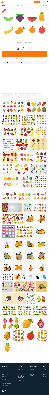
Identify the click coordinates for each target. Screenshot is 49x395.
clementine (5, 94)
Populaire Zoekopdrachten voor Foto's (21, 379)
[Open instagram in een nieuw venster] (15, 390)
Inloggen (42, 1)
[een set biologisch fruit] (41, 156)
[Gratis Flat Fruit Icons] (27, 156)
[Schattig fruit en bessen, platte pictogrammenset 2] (41, 131)
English (43, 368)
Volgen (30, 49)
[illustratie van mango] (29, 218)
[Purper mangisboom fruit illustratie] (8, 298)
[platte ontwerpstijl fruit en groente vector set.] (40, 181)
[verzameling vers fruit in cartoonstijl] (24, 310)
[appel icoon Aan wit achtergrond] (30, 334)
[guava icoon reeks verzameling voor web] (34, 276)
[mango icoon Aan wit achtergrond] (27, 322)
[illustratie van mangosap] (7, 243)
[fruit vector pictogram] (7, 168)
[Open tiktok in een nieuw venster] (21, 390)
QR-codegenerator (5, 384)
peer (11, 94)
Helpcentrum (32, 368)
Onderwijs (4, 375)
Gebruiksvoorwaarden (36, 390)
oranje (27, 94)
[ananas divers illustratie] (27, 207)
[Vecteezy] (2, 2)
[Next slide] (44, 94)
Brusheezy (4, 368)
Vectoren (6, 2)
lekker (40, 94)
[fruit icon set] (11, 119)
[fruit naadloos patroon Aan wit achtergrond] (18, 334)
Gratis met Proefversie (24, 53)
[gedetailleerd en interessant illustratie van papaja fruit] (17, 276)
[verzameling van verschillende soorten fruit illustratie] (40, 310)
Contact (31, 370)
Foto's (12, 2)
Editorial (23, 2)
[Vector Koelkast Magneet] (27, 131)
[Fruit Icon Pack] (10, 131)
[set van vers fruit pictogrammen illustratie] (24, 231)
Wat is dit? (12, 66)
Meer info (4, 68)
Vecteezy (3, 370)
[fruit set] (28, 119)
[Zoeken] (43, 5)
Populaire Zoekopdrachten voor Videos (21, 383)
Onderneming (5, 373)
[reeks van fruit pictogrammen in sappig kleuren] (7, 285)
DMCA (19, 370)
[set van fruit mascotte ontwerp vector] (22, 144)
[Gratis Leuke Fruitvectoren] (38, 144)
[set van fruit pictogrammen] (41, 119)
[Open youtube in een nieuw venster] (25, 390)
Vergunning (20, 368)
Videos (17, 2)
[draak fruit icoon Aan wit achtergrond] (41, 322)
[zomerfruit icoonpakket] (27, 181)
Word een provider (32, 374)
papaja (16, 94)
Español (43, 370)
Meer (29, 2)
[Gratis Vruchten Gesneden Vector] (21, 168)
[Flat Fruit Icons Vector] (11, 181)
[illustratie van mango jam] (30, 243)
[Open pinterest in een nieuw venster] (19, 390)
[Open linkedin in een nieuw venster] (17, 390)
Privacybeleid (43, 390)
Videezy (3, 372)
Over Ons (32, 372)
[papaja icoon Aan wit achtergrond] (7, 334)
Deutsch (43, 373)
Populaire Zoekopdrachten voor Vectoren (21, 376)
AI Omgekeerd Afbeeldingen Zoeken (6, 380)
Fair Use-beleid (42, 391)
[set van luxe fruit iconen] (38, 168)
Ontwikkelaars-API (5, 377)
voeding (21, 94)
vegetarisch (33, 94)
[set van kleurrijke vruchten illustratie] (9, 310)
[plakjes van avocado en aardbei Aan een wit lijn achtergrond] (31, 298)
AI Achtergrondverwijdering (7, 382)
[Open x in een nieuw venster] (23, 390)
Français (43, 375)
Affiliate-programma (20, 373)
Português (44, 372)
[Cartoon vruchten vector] (10, 156)
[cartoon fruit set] (36, 106)
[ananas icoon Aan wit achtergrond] (7, 346)
